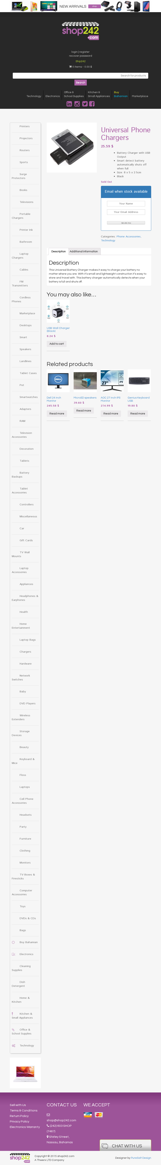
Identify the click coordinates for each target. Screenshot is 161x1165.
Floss (23, 775)
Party (23, 827)
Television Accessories (22, 435)
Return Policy (19, 1116)
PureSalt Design (141, 1158)
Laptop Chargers (20, 256)
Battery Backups (20, 475)
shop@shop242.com (61, 1120)
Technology (34, 96)
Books (23, 190)
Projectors (26, 138)
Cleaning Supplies (21, 968)
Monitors (25, 863)
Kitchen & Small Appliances (22, 1016)
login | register (80, 52)
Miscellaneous (28, 516)
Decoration (27, 449)
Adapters (25, 409)
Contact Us (62, 1104)
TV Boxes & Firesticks (23, 877)
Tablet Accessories (20, 491)
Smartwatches (29, 397)
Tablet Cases (28, 373)
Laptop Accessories (20, 570)
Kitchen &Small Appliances (99, 94)
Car (22, 528)
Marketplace (140, 96)
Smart (23, 337)
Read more (56, 413)
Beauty (24, 747)
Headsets (26, 815)
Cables (24, 270)
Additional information (84, 251)
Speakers (25, 349)
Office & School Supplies (21, 1032)
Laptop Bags (28, 640)
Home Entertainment (21, 626)
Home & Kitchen (21, 1000)
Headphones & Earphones (25, 598)
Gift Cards (26, 540)
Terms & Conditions (24, 1110)
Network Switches (21, 678)
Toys (23, 906)
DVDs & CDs (28, 918)
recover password (80, 55)
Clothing (25, 851)
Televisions (26, 202)
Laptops (25, 787)
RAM (22, 421)
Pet (22, 385)
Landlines (25, 361)
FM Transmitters (20, 284)
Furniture (25, 839)
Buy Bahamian (29, 942)
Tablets (24, 461)
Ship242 (81, 61)
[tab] (58, 251)
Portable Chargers (21, 216)
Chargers (25, 652)
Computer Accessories (22, 892)
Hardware (26, 664)
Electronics (53, 96)
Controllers (27, 505)
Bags (23, 930)
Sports (24, 162)
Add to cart (56, 343)
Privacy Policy (19, 1121)
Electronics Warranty (25, 1127)
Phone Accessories (129, 237)
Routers (25, 150)
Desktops (26, 325)
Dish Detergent (18, 984)
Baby (23, 692)
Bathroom (26, 242)
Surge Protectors (19, 176)
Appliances (26, 584)
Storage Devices (21, 733)
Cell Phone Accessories (22, 801)
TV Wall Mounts (21, 554)
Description (58, 251)
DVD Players (28, 704)
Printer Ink (26, 230)
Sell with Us (18, 1105)
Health (24, 612)
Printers (25, 126)
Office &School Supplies (74, 94)
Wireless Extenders (21, 717)
